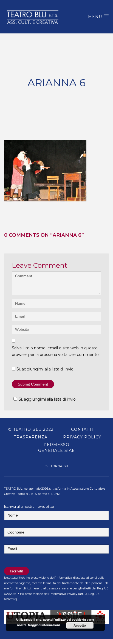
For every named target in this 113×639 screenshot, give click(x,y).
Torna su (59, 466)
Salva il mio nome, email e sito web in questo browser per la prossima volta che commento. (56, 351)
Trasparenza (30, 437)
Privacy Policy (82, 437)
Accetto (80, 625)
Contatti (82, 429)
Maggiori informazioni (44, 625)
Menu (95, 16)
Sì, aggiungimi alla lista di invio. (44, 369)
